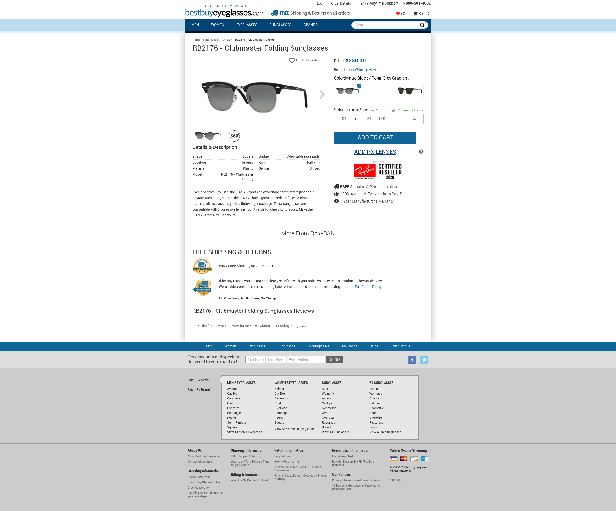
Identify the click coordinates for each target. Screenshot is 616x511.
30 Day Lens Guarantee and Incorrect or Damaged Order (356, 487)
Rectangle (234, 413)
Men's (326, 389)
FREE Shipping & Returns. (246, 456)
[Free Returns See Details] (202, 288)
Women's (328, 393)
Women (217, 25)
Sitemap (395, 480)
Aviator (232, 389)
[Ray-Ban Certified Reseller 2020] (378, 178)
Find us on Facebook (412, 360)
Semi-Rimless (237, 422)
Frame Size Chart (342, 456)
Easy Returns (282, 456)
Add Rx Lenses (375, 152)
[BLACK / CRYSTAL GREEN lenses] (410, 91)
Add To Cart (375, 137)
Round (231, 417)
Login (321, 3)
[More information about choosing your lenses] (421, 152)
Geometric (234, 398)
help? (374, 110)
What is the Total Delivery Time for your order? (250, 463)
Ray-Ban (226, 39)
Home (196, 39)
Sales (374, 346)
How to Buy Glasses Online (204, 482)
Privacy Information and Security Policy (356, 480)
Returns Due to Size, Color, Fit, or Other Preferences (298, 468)
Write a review (365, 70)
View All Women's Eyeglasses (295, 429)
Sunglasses (280, 25)
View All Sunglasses (336, 432)
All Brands (349, 346)
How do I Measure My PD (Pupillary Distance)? (353, 463)
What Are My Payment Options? (250, 480)
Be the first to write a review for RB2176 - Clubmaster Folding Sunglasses (252, 326)
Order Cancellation (199, 487)
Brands (310, 25)
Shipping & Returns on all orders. (315, 13)
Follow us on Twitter (424, 360)
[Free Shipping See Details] (202, 266)
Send (335, 360)
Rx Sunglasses (318, 346)
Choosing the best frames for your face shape (205, 494)
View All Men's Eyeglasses (245, 432)
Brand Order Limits (199, 477)
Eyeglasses (246, 25)
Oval (230, 403)
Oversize (233, 408)
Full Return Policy (368, 287)
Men (195, 25)
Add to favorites (307, 60)
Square (232, 427)
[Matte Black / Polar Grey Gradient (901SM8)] (347, 91)
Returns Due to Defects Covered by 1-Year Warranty (300, 477)
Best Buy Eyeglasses (225, 11)
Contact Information (200, 461)
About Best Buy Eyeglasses (204, 456)
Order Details (341, 3)
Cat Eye (232, 393)
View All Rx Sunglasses (385, 432)
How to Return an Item (287, 461)
